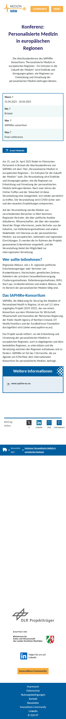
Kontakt (33, 698)
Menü (57, 9)
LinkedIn (33, 711)
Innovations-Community (33, 671)
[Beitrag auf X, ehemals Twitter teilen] (29, 422)
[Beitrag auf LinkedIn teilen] (39, 422)
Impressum (33, 686)
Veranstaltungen (15, 450)
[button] (59, 422)
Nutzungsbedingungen (33, 694)
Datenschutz (33, 690)
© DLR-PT (33, 715)
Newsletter (33, 702)
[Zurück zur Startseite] (33, 4)
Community (40, 9)
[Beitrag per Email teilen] (49, 422)
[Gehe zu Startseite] (5, 450)
